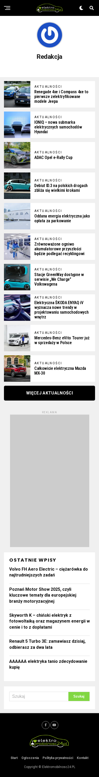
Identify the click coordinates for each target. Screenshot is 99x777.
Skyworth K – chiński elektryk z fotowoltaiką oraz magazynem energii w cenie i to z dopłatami (49, 621)
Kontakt (82, 758)
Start (14, 758)
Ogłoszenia (30, 758)
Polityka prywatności (58, 758)
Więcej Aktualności (49, 393)
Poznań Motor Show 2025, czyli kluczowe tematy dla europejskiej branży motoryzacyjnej (42, 595)
